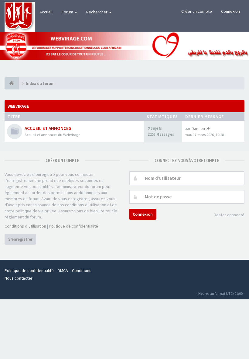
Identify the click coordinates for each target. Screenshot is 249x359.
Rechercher (97, 12)
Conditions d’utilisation (25, 226)
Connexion (230, 11)
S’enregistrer (20, 239)
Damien (198, 128)
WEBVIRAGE (18, 106)
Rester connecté (229, 215)
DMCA (63, 270)
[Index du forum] (12, 83)
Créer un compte (196, 11)
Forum (68, 12)
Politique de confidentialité (73, 226)
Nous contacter (18, 278)
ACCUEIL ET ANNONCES (48, 128)
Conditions (81, 270)
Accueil (46, 12)
